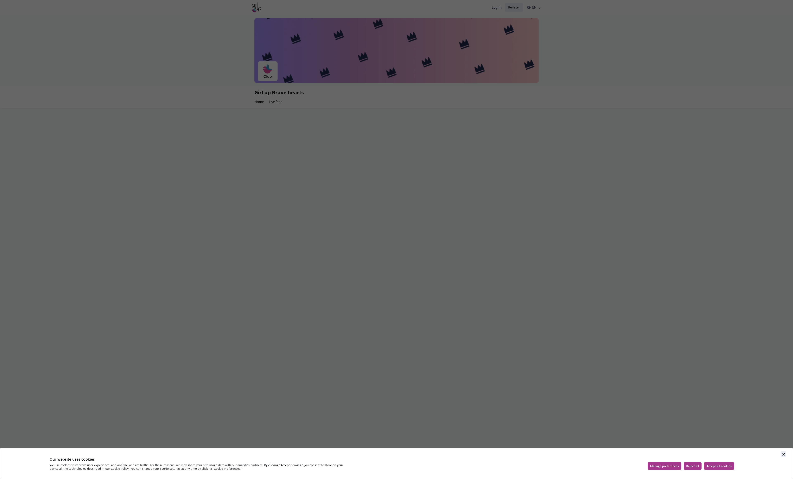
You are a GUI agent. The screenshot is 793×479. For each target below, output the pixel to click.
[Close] (783, 454)
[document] (396, 463)
